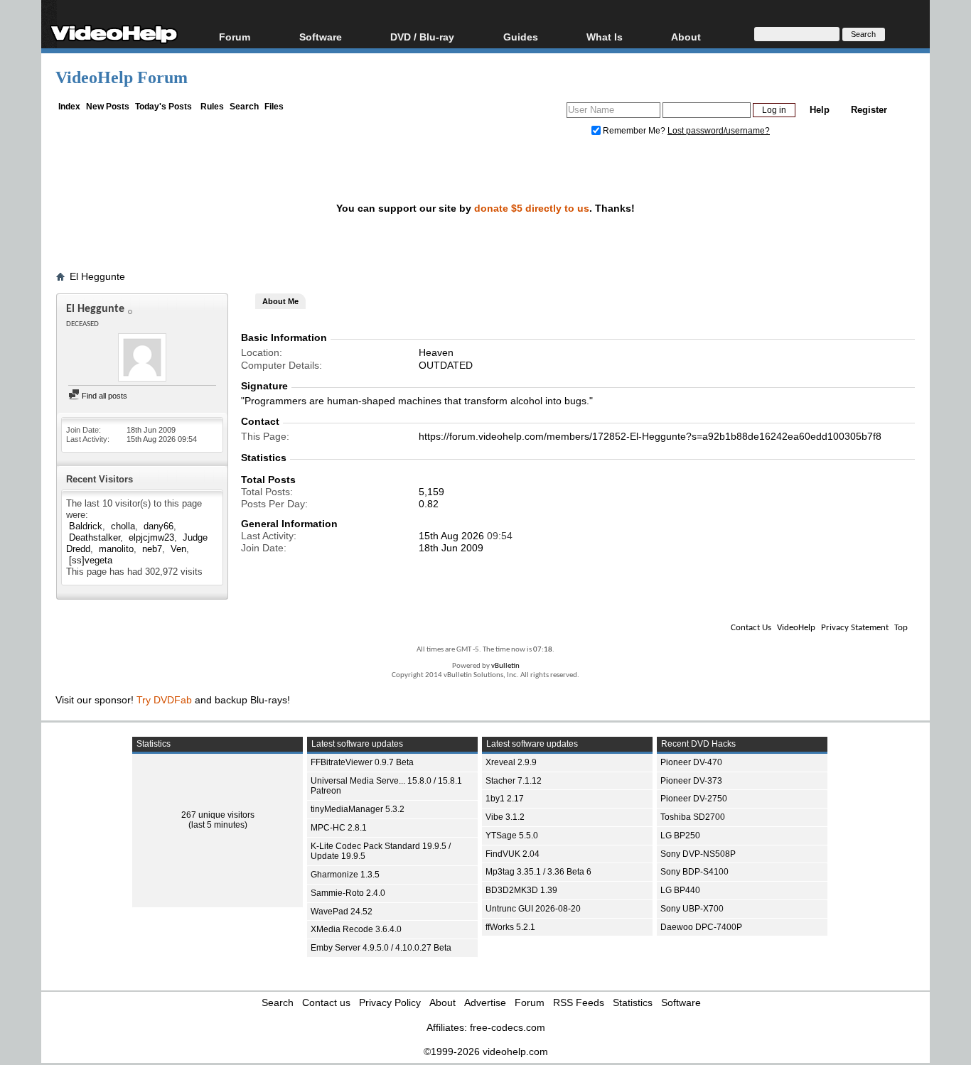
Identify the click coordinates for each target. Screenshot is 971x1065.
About (442, 1002)
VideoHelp (796, 627)
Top (901, 627)
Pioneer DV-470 (691, 762)
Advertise (485, 1002)
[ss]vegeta (90, 560)
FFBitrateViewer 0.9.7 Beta (362, 762)
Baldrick (85, 526)
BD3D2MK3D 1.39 (521, 890)
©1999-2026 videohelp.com (486, 1051)
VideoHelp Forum (121, 77)
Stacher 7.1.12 (514, 781)
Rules (212, 107)
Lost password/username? (718, 131)
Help (820, 109)
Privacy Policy (390, 1002)
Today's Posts (163, 107)
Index (69, 107)
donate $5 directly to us (531, 208)
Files (274, 107)
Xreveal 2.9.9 (511, 762)
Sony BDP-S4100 (694, 872)
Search (244, 107)
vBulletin (505, 666)
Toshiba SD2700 (692, 817)
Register (869, 109)
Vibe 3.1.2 (505, 817)
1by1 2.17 (505, 799)
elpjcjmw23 (151, 537)
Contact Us (751, 627)
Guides (520, 36)
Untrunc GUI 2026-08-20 (533, 909)
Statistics (633, 1002)
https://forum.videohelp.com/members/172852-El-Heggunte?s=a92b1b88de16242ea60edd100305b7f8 (650, 436)
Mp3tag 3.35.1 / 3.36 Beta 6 (538, 872)
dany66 (158, 526)
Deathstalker (94, 537)
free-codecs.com (507, 1027)
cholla (123, 526)
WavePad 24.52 (341, 912)
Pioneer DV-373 (691, 781)
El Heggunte (97, 276)
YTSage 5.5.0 (512, 835)
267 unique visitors (217, 815)
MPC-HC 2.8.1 (339, 828)
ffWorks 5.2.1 (510, 927)
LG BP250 (680, 835)
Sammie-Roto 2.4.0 (348, 893)
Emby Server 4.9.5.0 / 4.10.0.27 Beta (381, 948)
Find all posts (103, 395)
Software (320, 36)
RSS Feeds (578, 1002)
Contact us (326, 1002)
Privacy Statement (855, 627)
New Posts (107, 107)
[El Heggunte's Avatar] (142, 359)
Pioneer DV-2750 (693, 799)
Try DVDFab (164, 700)
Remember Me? (634, 131)
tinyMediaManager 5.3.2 (357, 809)
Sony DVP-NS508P (698, 854)
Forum (234, 36)
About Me (280, 301)
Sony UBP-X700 (692, 909)
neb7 (152, 549)
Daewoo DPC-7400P (701, 927)
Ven (178, 549)
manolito (116, 549)
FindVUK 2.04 (513, 854)
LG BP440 (680, 890)
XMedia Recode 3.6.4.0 (356, 929)
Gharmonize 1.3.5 (345, 875)
